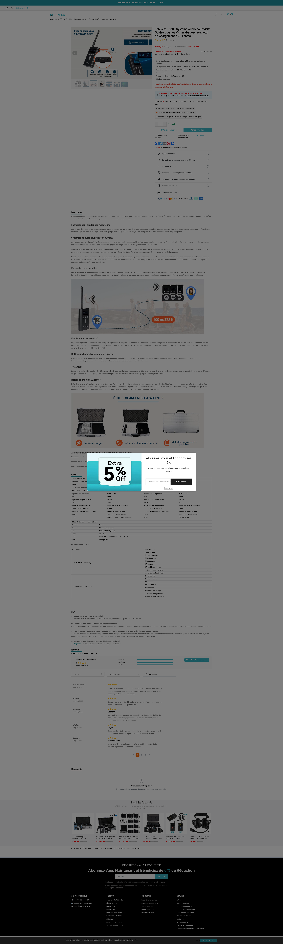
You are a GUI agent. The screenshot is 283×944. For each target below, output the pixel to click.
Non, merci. (168, 488)
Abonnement (181, 482)
